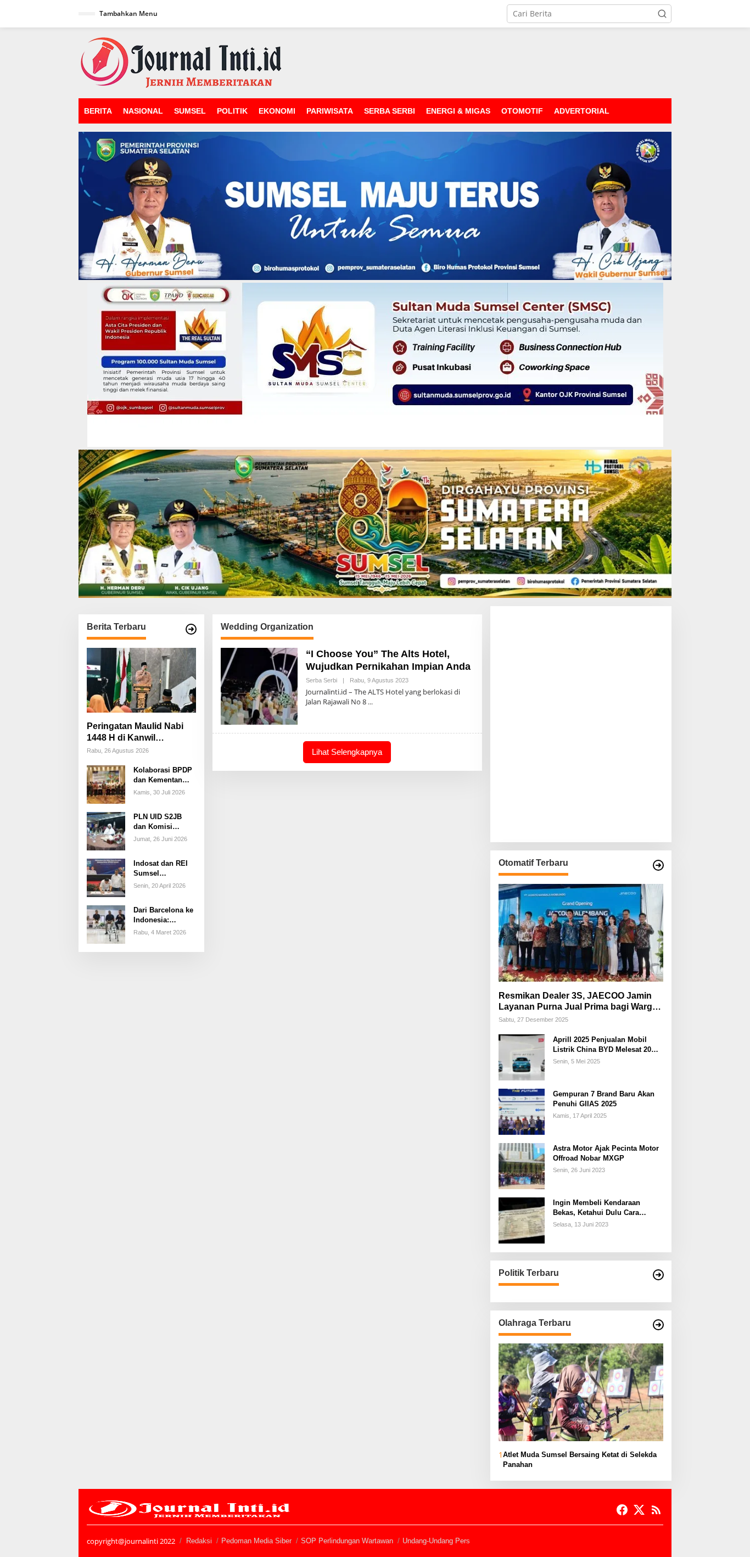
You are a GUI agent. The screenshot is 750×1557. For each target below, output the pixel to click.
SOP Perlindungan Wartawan (347, 1541)
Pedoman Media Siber (256, 1541)
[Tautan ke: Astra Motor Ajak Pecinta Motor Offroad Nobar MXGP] (522, 1165)
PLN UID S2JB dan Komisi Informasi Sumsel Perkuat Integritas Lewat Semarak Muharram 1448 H (163, 822)
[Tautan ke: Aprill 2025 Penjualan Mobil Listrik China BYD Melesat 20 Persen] (522, 1056)
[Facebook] (622, 1510)
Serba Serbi (321, 680)
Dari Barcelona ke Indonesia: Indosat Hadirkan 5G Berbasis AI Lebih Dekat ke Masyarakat (163, 915)
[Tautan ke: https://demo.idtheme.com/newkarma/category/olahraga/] (658, 1324)
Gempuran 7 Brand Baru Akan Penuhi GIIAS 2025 (603, 1098)
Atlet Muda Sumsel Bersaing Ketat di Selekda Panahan (580, 1459)
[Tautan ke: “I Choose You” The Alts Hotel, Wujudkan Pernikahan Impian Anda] (259, 685)
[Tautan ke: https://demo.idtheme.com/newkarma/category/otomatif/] (658, 865)
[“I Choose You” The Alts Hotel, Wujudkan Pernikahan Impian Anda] (370, 702)
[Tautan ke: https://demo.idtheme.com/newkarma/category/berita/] (191, 629)
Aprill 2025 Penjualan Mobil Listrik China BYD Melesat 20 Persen (602, 1044)
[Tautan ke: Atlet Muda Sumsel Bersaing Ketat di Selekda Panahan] (581, 1392)
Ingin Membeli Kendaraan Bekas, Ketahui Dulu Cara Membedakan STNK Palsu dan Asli (604, 1207)
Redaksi (199, 1541)
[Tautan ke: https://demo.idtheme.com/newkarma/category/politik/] (658, 1274)
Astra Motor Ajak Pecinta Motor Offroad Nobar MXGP (606, 1153)
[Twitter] (639, 1510)
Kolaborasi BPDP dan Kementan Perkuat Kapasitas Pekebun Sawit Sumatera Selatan (163, 775)
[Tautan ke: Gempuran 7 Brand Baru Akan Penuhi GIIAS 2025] (522, 1111)
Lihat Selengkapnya (347, 752)
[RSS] (656, 1510)
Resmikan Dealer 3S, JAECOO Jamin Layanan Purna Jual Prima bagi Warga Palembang (578, 1001)
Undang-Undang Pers (436, 1541)
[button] (662, 13)
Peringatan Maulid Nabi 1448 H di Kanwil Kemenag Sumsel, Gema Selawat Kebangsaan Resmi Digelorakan (138, 732)
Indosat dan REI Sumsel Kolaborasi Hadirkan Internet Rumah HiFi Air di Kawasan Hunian (163, 868)
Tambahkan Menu (128, 13)
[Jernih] (181, 62)
